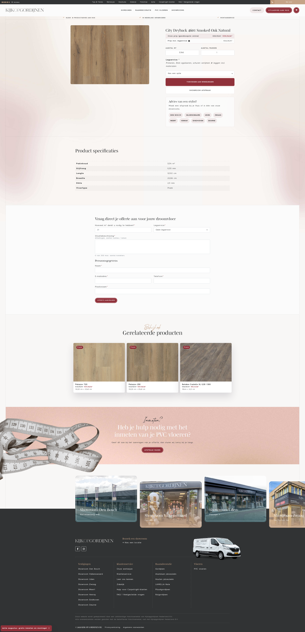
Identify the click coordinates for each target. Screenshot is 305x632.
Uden (207, 115)
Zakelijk (133, 2)
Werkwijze (111, 2)
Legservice (172, 60)
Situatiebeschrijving (105, 236)
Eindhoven (198, 121)
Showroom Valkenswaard (90, 574)
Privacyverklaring (112, 627)
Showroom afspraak (200, 90)
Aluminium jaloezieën (165, 574)
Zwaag (218, 115)
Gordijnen (126, 10)
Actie (153, 2)
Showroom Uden (86, 579)
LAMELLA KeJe (162, 584)
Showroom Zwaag (87, 584)
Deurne (211, 121)
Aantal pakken (209, 48)
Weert (173, 121)
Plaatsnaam (101, 287)
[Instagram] (83, 548)
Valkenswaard (193, 115)
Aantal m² (171, 48)
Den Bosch (175, 115)
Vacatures (122, 2)
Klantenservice (124, 574)
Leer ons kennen (125, 579)
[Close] (49, 628)
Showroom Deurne (87, 605)
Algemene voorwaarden (133, 627)
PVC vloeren (161, 10)
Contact (257, 10)
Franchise (143, 2)
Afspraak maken (152, 450)
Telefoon (159, 276)
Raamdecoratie (143, 10)
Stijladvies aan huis (278, 10)
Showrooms (178, 10)
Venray (184, 121)
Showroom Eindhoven (88, 600)
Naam (98, 266)
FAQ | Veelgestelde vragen (189, 2)
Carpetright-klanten (167, 2)
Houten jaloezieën (164, 579)
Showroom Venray (87, 595)
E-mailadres (101, 276)
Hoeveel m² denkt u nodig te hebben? (115, 225)
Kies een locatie (132, 543)
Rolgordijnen (161, 595)
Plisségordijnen (162, 590)
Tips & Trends (97, 2)
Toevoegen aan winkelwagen (200, 82)
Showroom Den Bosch (89, 569)
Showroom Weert (86, 590)
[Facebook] (77, 548)
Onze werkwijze (125, 569)
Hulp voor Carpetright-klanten (132, 590)
